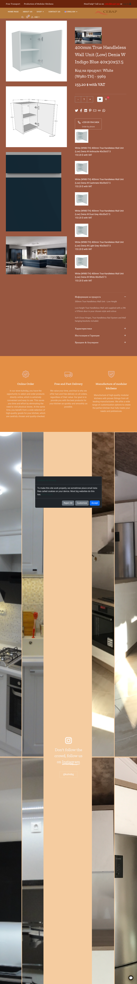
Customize (82, 503)
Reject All (68, 503)
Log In (126, 4)
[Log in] (130, 4)
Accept (95, 503)
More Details (47, 494)
